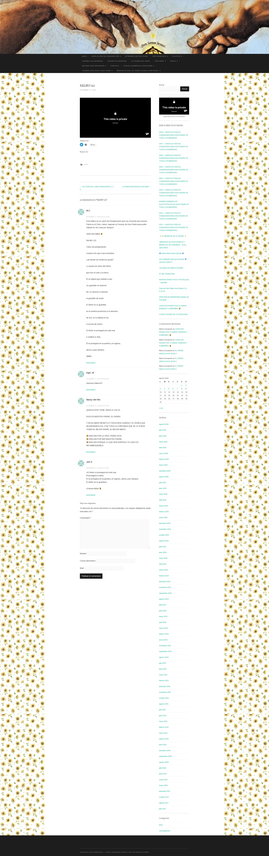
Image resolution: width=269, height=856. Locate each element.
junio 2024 (163, 552)
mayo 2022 (163, 675)
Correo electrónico (87, 561)
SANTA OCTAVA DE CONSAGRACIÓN (105, 56)
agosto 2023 (164, 599)
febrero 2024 (164, 576)
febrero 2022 (164, 680)
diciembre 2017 (164, 791)
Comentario (85, 518)
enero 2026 (163, 465)
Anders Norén (142, 852)
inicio (86, 164)
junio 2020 (163, 745)
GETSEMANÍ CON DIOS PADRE (136, 56)
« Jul (160, 408)
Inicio (84, 56)
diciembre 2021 (164, 686)
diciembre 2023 (164, 581)
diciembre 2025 (164, 471)
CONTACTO (114, 66)
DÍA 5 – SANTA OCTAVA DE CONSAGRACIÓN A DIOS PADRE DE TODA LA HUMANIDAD (173, 169)
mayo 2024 (163, 558)
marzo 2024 (163, 570)
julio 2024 (162, 547)
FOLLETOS (176, 56)
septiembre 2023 (165, 593)
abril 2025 (162, 500)
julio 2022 (162, 663)
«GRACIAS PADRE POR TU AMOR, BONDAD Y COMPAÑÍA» (173, 332)
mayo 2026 (163, 442)
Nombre (83, 554)
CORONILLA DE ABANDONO (92, 61)
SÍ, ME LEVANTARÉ (167, 274)
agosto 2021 (164, 704)
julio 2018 (162, 768)
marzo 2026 (163, 453)
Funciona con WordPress (91, 852)
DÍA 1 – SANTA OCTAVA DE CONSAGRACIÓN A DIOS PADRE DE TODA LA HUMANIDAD (173, 227)
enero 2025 (163, 517)
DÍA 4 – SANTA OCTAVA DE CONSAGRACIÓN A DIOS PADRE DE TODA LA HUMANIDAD (173, 181)
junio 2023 (163, 611)
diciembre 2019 (164, 750)
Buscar (161, 85)
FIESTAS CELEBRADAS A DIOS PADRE (138, 66)
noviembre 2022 (165, 646)
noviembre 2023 (165, 587)
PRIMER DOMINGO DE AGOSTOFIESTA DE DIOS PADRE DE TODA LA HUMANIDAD (174, 204)
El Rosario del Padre (140, 61)
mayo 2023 (163, 616)
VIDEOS (173, 61)
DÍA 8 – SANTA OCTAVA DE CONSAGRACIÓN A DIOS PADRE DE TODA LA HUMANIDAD (173, 135)
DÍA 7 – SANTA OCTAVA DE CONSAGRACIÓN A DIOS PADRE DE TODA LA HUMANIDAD (173, 146)
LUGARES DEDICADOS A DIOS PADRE (96, 70)
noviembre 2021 (165, 692)
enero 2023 (163, 640)
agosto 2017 (164, 803)
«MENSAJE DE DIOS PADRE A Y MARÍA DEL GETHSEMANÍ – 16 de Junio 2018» (172, 245)
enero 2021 (163, 733)
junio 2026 (163, 436)
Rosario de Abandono (117, 61)
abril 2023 (162, 622)
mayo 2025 (163, 494)
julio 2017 (162, 809)
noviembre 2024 (165, 529)
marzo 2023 (163, 628)
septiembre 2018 (165, 756)
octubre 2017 (164, 797)
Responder (90, 363)
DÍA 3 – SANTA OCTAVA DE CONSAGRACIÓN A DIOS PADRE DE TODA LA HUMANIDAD (173, 193)
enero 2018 (163, 785)
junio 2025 (163, 488)
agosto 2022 (164, 657)
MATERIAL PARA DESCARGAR (93, 66)
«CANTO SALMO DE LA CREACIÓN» (173, 314)
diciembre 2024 (164, 523)
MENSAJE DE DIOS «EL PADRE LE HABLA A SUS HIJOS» (138, 70)
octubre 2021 (164, 698)
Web (82, 568)
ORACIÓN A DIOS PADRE (171, 253)
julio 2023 (162, 605)
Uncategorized (164, 831)
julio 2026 (162, 430)
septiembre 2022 (165, 651)
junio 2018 (163, 774)
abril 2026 (162, 447)
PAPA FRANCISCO (159, 56)
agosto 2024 (164, 541)
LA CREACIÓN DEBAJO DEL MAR (136, 187)
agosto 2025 (164, 477)
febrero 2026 (164, 459)
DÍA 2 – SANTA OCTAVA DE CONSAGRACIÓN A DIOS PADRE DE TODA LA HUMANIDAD (173, 216)
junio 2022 (163, 669)
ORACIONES (159, 61)
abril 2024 (162, 564)
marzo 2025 (163, 506)
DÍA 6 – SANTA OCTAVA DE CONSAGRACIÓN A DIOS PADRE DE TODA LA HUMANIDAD (173, 158)
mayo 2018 (163, 780)
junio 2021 (163, 716)
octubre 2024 (164, 535)
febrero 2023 (164, 634)
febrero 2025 (164, 512)
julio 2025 (162, 482)
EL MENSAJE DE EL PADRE (172, 236)
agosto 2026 (164, 424)
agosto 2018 (164, 762)
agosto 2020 (164, 739)
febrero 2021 (164, 727)
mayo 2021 (163, 721)
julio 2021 (162, 710)
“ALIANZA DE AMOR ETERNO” (171, 268)
